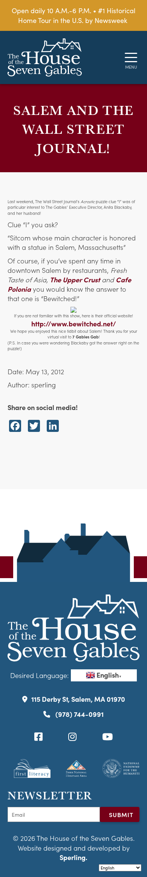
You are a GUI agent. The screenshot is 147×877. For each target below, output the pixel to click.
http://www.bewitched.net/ (73, 323)
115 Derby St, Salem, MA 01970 (78, 699)
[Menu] (131, 57)
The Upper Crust (75, 279)
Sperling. (73, 857)
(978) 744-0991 (79, 714)
